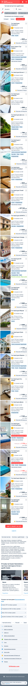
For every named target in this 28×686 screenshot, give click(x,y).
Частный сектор (6, 537)
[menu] (26, 2)
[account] (22, 2)
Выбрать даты (20, 19)
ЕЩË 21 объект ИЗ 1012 (14, 526)
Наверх (14, 531)
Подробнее (5, 593)
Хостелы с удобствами (18, 537)
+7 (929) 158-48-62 (8, 626)
